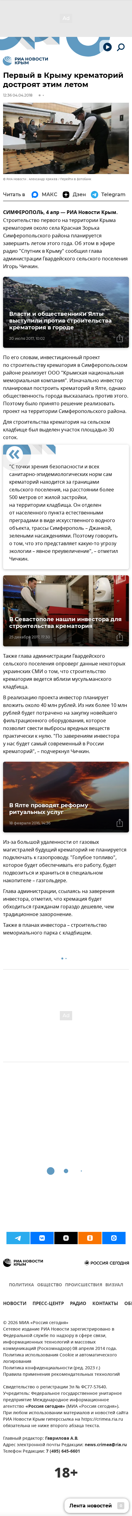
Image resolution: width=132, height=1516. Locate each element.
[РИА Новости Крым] (25, 61)
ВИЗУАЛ (114, 1285)
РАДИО (78, 1304)
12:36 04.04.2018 (18, 95)
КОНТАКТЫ (105, 1304)
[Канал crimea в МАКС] (114, 1238)
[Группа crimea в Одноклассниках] (90, 1238)
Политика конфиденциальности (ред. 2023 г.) (51, 1368)
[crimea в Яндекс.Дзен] (66, 1238)
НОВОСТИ (14, 1304)
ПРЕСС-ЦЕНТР (48, 1304)
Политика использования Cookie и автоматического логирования (60, 1358)
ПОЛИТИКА (21, 1285)
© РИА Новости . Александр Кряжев (30, 179)
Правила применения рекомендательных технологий (61, 1374)
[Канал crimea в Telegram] (18, 1238)
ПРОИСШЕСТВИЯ (83, 1285)
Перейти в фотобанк (75, 179)
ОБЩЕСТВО (49, 1285)
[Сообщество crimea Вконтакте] (42, 1238)
